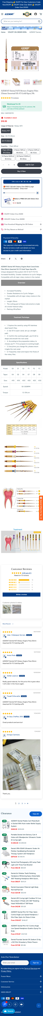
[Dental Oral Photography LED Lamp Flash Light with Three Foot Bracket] (6, 865)
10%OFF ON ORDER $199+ (17, 32)
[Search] (39, 21)
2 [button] (18, 803)
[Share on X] (15, 258)
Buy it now (22, 171)
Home (3, 32)
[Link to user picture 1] (21, 764)
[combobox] (21, 21)
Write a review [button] (21, 594)
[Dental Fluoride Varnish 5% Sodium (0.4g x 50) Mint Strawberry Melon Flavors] (6, 942)
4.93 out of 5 (26, 573)
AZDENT (18, 1012)
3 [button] (22, 803)
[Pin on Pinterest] (21, 258)
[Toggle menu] (2, 14)
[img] (7, 632)
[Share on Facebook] (9, 258)
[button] (6, 98)
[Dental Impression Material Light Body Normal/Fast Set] (6, 890)
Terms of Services (30, 968)
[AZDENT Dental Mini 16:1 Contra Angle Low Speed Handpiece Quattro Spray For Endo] (6, 930)
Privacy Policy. (6, 971)
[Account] (35, 14)
